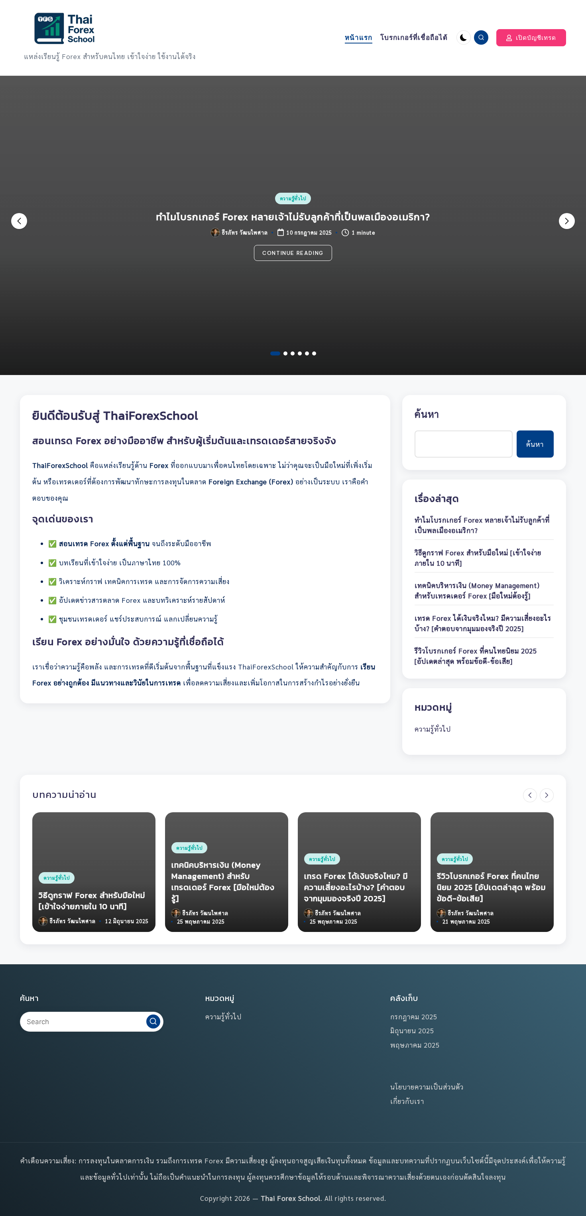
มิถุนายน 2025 (412, 1030)
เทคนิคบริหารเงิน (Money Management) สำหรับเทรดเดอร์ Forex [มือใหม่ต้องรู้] (477, 590)
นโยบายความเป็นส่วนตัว (427, 1086)
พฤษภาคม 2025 (415, 1044)
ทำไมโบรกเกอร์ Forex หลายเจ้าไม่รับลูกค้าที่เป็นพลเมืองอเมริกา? (482, 525)
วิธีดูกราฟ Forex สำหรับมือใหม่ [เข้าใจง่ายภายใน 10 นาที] (293, 217)
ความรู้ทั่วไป (293, 198)
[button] (531, 37)
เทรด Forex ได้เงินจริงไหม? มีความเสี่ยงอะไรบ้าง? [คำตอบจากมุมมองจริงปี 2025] (483, 623)
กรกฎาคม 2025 (413, 1016)
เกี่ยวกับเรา (407, 1101)
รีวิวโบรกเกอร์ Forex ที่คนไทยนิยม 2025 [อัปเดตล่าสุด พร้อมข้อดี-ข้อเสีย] (476, 655)
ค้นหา (427, 413)
